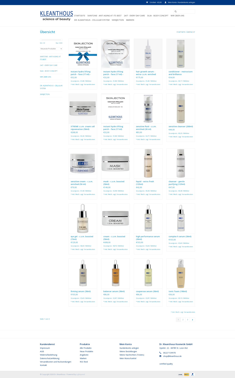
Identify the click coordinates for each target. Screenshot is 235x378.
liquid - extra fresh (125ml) (145, 182)
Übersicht (190, 32)
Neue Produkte (86, 351)
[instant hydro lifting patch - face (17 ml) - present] (83, 54)
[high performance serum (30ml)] (148, 219)
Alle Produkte (86, 348)
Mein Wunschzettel (128, 358)
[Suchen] (174, 11)
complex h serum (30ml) (180, 236)
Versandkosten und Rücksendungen (55, 361)
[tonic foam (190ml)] (180, 273)
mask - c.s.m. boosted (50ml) (113, 182)
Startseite (79, 15)
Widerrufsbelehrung (48, 354)
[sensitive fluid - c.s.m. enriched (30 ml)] (148, 109)
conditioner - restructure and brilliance (180, 73)
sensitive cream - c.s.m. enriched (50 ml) (82, 182)
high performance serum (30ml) (148, 237)
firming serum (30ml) (81, 291)
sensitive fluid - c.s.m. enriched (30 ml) (146, 127)
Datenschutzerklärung (49, 358)
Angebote (84, 354)
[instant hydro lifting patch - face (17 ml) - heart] (115, 54)
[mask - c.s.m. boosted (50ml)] (115, 164)
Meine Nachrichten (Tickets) (132, 354)
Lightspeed (80, 374)
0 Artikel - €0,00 (155, 2)
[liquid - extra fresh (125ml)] (148, 164)
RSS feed (84, 361)
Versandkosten (89, 84)
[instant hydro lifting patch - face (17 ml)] (115, 109)
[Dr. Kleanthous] (56, 15)
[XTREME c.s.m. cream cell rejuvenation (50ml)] (83, 109)
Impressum (45, 348)
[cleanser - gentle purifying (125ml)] (180, 164)
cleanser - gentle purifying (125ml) (177, 182)
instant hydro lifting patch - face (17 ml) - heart (113, 73)
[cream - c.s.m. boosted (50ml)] (115, 219)
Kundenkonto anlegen (129, 348)
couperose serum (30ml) (147, 291)
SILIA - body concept (157, 15)
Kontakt (43, 365)
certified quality (166, 363)
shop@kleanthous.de (172, 356)
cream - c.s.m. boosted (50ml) (114, 237)
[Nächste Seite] (192, 320)
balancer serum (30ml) (114, 291)
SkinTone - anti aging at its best (104, 15)
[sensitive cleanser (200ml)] (180, 109)
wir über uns (177, 15)
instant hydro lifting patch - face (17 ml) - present (81, 73)
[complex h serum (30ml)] (180, 219)
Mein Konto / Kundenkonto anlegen (181, 2)
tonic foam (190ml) (178, 291)
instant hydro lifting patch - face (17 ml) (113, 127)
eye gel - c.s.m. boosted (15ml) (82, 237)
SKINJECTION (118, 20)
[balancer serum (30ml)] (115, 273)
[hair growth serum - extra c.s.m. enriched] (148, 54)
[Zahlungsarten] (180, 374)
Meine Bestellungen (128, 351)
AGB (42, 351)
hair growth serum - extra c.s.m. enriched (146, 73)
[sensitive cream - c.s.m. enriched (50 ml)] (83, 164)
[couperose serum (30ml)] (148, 273)
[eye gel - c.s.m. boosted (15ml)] (83, 219)
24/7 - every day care (134, 15)
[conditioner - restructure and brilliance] (180, 54)
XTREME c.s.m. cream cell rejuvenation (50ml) (83, 127)
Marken (130, 20)
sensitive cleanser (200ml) (181, 126)
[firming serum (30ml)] (83, 273)
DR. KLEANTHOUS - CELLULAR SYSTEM (91, 20)
